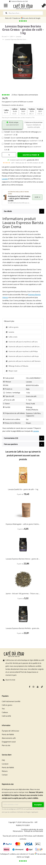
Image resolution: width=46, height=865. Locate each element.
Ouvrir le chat (10, 679)
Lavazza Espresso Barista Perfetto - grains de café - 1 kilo (23, 628)
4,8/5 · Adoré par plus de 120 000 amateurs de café (23, 163)
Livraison (5, 763)
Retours (5, 771)
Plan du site (6, 745)
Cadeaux (5, 712)
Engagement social (9, 741)
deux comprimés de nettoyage (27, 131)
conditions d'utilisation (17, 812)
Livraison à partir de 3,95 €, (24, 160)
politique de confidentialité (35, 809)
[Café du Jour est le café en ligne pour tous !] (23, 6)
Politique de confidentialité (33, 831)
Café (11, 36)
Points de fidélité (8, 734)
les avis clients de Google (32, 18)
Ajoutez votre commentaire (28, 94)
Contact (4, 774)
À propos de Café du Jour (10, 730)
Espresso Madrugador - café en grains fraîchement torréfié (23, 524)
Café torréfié (6, 716)
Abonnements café (9, 738)
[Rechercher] (6, 13)
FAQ (3, 760)
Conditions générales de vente (32, 829)
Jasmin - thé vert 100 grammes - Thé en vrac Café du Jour (23, 593)
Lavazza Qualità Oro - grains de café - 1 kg (23, 489)
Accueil (4, 36)
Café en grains (7, 705)
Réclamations (18, 831)
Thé (3, 708)
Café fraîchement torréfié (11, 701)
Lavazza (18, 36)
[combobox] (23, 13)
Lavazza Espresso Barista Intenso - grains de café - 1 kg (23, 558)
